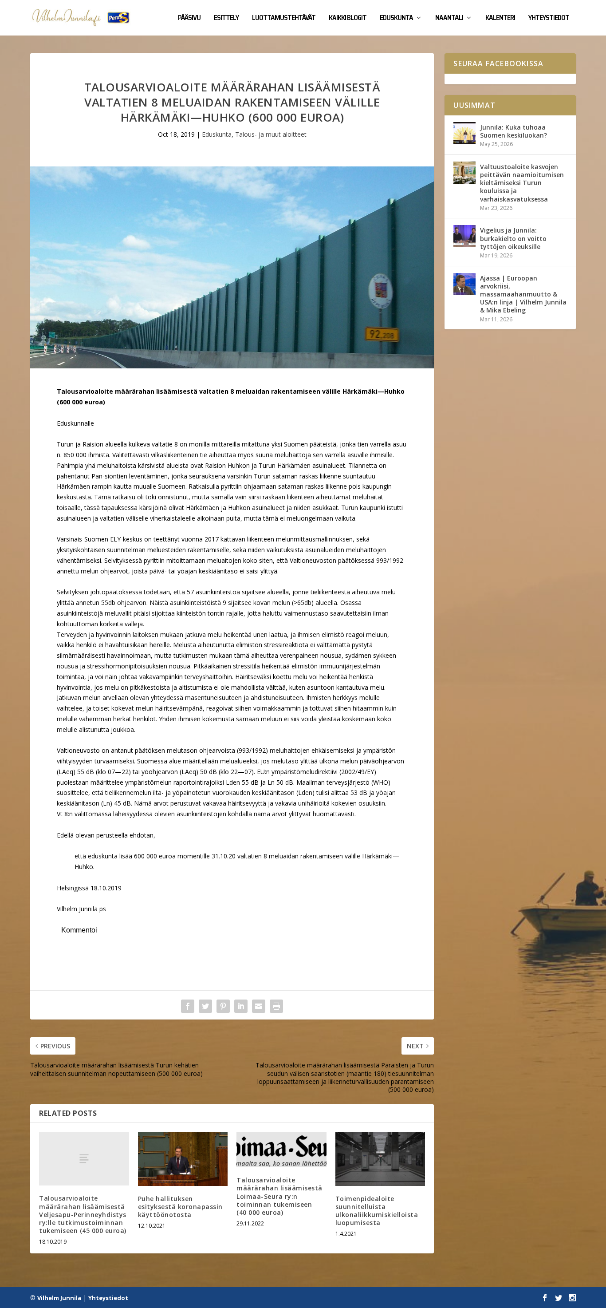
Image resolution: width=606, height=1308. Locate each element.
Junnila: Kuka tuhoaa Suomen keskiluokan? (513, 131)
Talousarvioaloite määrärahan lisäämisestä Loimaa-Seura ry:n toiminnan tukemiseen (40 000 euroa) (279, 1196)
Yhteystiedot (548, 18)
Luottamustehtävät (283, 18)
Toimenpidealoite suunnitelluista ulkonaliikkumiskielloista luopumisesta (376, 1210)
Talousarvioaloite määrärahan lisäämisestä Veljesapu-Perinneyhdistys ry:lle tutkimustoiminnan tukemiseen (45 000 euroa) (82, 1214)
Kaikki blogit (347, 18)
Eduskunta (396, 18)
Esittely (226, 18)
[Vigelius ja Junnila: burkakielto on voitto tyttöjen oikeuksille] (464, 236)
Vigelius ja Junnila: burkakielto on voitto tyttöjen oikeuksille (513, 238)
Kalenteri (500, 18)
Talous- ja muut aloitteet (271, 134)
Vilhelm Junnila (59, 1298)
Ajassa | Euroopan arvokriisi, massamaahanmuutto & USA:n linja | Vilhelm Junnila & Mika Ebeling (523, 294)
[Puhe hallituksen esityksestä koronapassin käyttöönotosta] (183, 1159)
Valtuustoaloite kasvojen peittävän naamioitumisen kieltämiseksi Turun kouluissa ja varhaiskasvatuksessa (522, 182)
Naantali (449, 18)
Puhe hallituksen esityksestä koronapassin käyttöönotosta (180, 1206)
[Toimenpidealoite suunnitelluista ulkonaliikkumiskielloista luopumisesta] (380, 1159)
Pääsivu (189, 18)
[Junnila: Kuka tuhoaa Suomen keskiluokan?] (464, 133)
